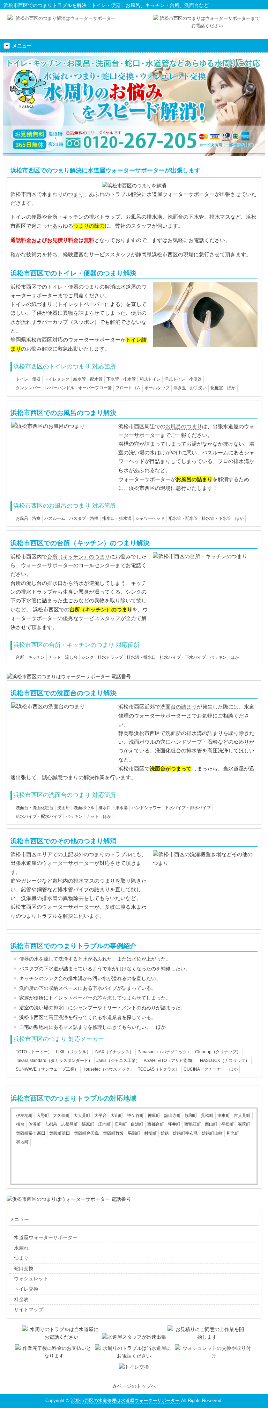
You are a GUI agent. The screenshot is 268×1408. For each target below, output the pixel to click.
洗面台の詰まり (178, 707)
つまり (76, 194)
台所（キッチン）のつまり (78, 557)
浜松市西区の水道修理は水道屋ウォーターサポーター (125, 1400)
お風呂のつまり (183, 426)
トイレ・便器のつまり (73, 287)
